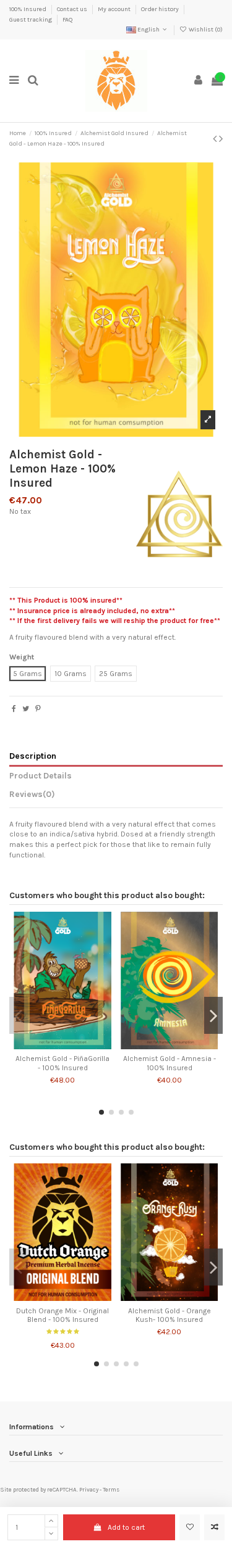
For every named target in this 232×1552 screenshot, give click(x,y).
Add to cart (126, 1527)
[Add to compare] (214, 1527)
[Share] (14, 708)
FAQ (67, 19)
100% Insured (28, 9)
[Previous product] (216, 139)
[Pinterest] (38, 708)
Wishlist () (205, 29)
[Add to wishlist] (189, 1527)
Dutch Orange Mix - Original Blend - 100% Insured (62, 1315)
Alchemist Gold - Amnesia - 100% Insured (169, 1062)
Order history (160, 9)
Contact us (72, 9)
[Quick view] (77, 1045)
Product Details (40, 775)
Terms (111, 1489)
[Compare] (62, 1045)
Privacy (88, 1489)
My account (115, 9)
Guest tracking (31, 19)
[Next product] (221, 139)
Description (32, 756)
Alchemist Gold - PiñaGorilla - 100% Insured (62, 1062)
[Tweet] (25, 708)
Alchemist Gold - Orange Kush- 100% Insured (169, 1315)
